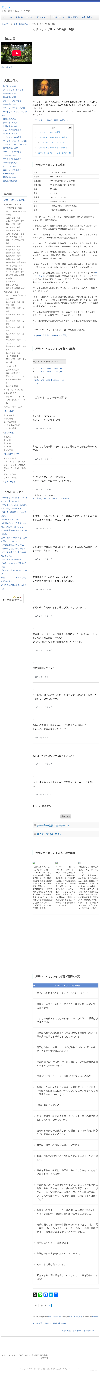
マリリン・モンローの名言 (14, 108)
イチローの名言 (9, 166)
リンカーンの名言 (10, 133)
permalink (95, 1317)
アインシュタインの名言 (13, 89)
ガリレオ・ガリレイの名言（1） (56, 142)
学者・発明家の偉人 (21, 24)
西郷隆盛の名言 (9, 177)
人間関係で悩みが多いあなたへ (14, 544)
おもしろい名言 (12, 284)
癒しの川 (7, 440)
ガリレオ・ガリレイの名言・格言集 (52, 137)
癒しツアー (9, 6)
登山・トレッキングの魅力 (15, 464)
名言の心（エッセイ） (24, 17)
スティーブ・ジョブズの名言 (15, 144)
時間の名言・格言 (13, 259)
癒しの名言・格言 (13, 227)
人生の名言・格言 (13, 217)
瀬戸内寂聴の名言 (10, 162)
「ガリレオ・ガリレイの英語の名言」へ (50, 120)
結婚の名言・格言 (13, 249)
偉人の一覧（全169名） (49, 834)
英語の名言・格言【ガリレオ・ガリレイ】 (80, 1330)
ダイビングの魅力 (11, 474)
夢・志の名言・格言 (14, 236)
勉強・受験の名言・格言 (16, 262)
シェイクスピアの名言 (12, 129)
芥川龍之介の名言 (10, 126)
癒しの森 (7, 443)
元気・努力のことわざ (15, 376)
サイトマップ (9, 481)
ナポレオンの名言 (10, 122)
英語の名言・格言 (11, 291)
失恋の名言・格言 (13, 246)
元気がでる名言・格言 (15, 221)
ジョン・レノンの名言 (12, 100)
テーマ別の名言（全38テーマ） (53, 825)
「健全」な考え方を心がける (13, 548)
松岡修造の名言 (9, 119)
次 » (54, 1305)
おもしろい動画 (10, 428)
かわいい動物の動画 (12, 425)
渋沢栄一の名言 (9, 86)
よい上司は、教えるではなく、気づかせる (51, 498)
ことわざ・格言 (10, 366)
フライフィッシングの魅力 (15, 461)
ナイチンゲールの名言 (12, 137)
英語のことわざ (12, 385)
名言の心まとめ (10, 392)
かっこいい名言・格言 (15, 272)
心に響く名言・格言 (14, 265)
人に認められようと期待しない (14, 523)
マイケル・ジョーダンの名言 (15, 140)
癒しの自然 (42, 17)
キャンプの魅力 (10, 458)
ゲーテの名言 (8, 173)
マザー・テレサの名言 (12, 151)
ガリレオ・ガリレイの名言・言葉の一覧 (54, 152)
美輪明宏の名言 (9, 104)
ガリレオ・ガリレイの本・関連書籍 (52, 147)
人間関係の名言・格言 (15, 233)
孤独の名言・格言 (13, 256)
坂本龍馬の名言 (9, 97)
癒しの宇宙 (8, 449)
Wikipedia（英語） (60, 335)
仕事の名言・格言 (13, 230)
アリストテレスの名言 (12, 159)
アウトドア (58, 17)
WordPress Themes (94, 1371)
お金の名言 (10, 281)
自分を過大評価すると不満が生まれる (49, 1323)
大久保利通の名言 (10, 180)
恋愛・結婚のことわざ (15, 373)
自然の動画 (8, 418)
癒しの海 (7, 446)
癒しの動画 (73, 17)
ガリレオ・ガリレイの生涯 (49, 132)
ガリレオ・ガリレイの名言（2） (49, 371)
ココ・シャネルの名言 (12, 170)
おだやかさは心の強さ (10, 519)
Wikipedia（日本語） (42, 335)
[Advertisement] (66, 54)
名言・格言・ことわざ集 (14, 200)
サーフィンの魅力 (11, 477)
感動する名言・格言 (14, 268)
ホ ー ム (7, 17)
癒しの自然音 (6, 67)
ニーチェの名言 (9, 155)
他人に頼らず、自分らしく (12, 526)
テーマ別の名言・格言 (13, 207)
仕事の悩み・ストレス (15, 396)
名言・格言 (87, 17)
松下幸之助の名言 (10, 148)
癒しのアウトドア (11, 454)
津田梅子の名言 (9, 93)
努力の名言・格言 (13, 224)
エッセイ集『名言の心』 (14, 389)
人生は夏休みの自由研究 (11, 559)
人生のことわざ (12, 369)
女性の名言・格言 (13, 252)
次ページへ (66, 816)
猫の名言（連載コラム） (16, 287)
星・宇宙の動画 (10, 421)
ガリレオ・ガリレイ (75, 1317)
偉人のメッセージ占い (13, 406)
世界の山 (7, 437)
